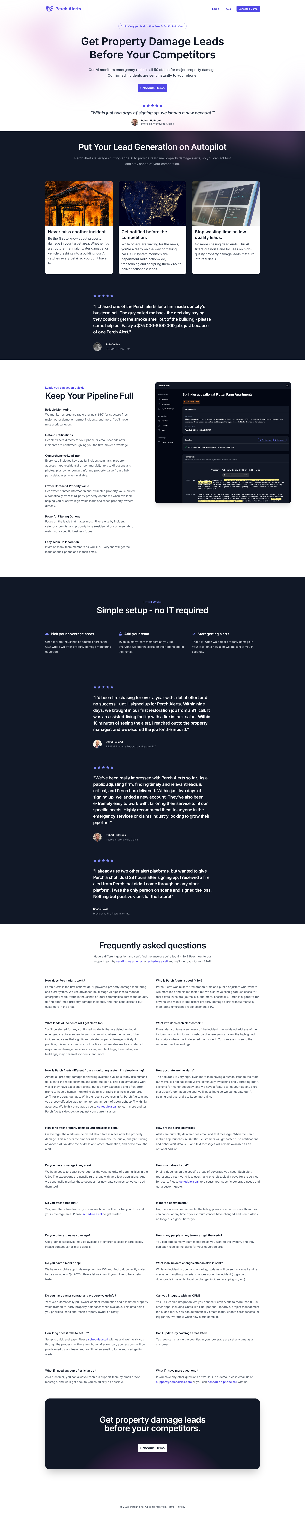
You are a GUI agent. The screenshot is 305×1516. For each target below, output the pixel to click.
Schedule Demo (248, 8)
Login (215, 8)
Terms (170, 1506)
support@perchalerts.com (174, 1382)
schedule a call (158, 961)
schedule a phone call (222, 1382)
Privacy (181, 1506)
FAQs (228, 8)
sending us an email (129, 961)
